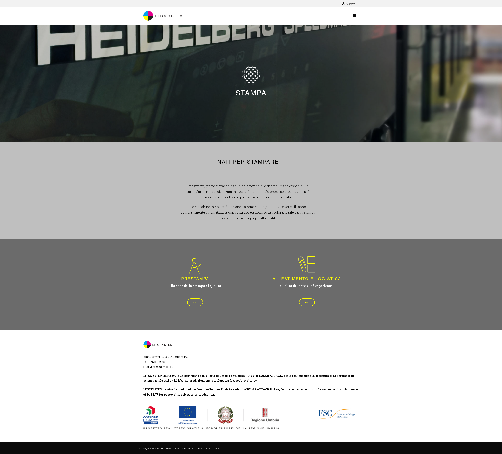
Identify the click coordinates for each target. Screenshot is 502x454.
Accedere (350, 3)
